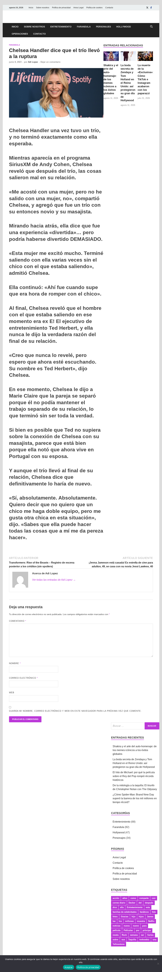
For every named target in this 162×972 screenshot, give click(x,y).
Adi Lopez (33, 62)
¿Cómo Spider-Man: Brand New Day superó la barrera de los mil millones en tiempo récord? (135, 798)
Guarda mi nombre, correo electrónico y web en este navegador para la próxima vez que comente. (75, 711)
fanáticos (144, 912)
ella (122, 907)
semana (134, 935)
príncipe (147, 930)
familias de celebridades (125, 912)
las (114, 921)
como (133, 898)
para (144, 926)
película (116, 930)
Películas (128, 930)
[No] (158, 963)
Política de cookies (94, 8)
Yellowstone (119, 944)
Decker (132, 903)
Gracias (124, 916)
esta (148, 907)
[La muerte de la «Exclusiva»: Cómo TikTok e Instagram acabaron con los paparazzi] (145, 57)
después (149, 903)
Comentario (17, 621)
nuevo (136, 926)
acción (116, 898)
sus (123, 939)
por (137, 930)
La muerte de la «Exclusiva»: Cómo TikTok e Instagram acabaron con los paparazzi (145, 79)
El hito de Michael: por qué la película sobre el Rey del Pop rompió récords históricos (134, 776)
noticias (116, 926)
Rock (124, 935)
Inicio (31, 8)
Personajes (103, 26)
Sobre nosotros (42, 8)
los (120, 921)
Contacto (109, 8)
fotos (115, 916)
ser (142, 935)
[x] (147, 7)
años (124, 898)
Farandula (84, 26)
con (154, 898)
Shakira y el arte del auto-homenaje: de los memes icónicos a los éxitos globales (110, 79)
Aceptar (69, 967)
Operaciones (20, 34)
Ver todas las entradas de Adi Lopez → (54, 579)
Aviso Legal (78, 8)
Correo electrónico (23, 678)
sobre (115, 939)
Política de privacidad (61, 8)
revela (115, 935)
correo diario (119, 903)
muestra (141, 921)
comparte (144, 898)
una (154, 939)
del (140, 903)
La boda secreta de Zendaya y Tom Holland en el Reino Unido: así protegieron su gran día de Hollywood (128, 83)
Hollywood (123, 26)
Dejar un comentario (50, 62)
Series (150, 935)
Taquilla (132, 939)
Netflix (151, 921)
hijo (133, 916)
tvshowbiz (144, 939)
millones (129, 921)
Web (11, 692)
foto (154, 912)
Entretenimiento (61, 26)
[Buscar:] (135, 725)
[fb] (151, 7)
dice (115, 907)
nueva (127, 926)
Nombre (15, 663)
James (150, 916)
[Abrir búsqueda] (151, 26)
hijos (141, 916)
